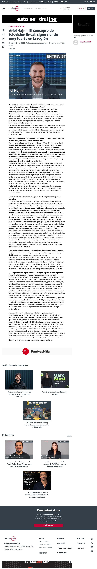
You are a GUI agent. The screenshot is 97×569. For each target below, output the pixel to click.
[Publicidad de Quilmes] (37, 22)
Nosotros (80, 538)
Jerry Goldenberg (45, 548)
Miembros (43, 553)
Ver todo (69, 436)
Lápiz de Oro (43, 541)
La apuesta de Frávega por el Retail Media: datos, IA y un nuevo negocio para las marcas (19, 464)
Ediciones (61, 543)
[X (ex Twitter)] (88, 2)
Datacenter (61, 553)
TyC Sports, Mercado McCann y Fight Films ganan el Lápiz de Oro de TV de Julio (37, 425)
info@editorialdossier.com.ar (13, 549)
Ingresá (90, 8)
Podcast (60, 538)
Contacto (81, 543)
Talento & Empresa (64, 548)
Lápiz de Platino (45, 544)
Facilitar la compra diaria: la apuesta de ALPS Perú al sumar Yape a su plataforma (54, 464)
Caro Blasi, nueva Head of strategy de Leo (54, 393)
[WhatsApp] (3, 47)
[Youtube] (91, 2)
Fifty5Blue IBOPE (85, 42)
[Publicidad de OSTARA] (37, 568)
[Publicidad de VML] (84, 32)
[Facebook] (85, 2)
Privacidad (81, 548)
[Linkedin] (94, 2)
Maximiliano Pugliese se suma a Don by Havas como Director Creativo (19, 394)
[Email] (3, 34)
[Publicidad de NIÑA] (37, 355)
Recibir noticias (48, 525)
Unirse (82, 8)
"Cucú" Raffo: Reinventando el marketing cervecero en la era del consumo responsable (37, 495)
